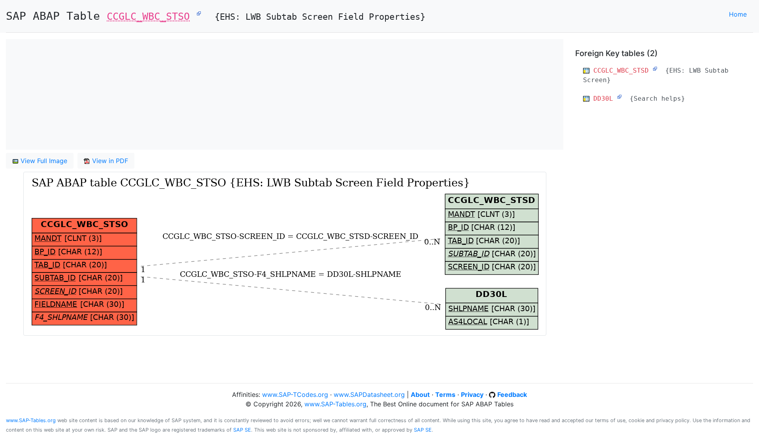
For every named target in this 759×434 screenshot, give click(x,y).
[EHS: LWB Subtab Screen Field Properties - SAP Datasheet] (198, 13)
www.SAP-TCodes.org (295, 394)
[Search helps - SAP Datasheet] (619, 97)
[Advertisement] (243, 94)
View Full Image (43, 161)
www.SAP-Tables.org (335, 404)
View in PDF (109, 161)
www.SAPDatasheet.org (369, 394)
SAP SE (242, 430)
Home (738, 14)
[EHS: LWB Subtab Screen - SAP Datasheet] (655, 68)
